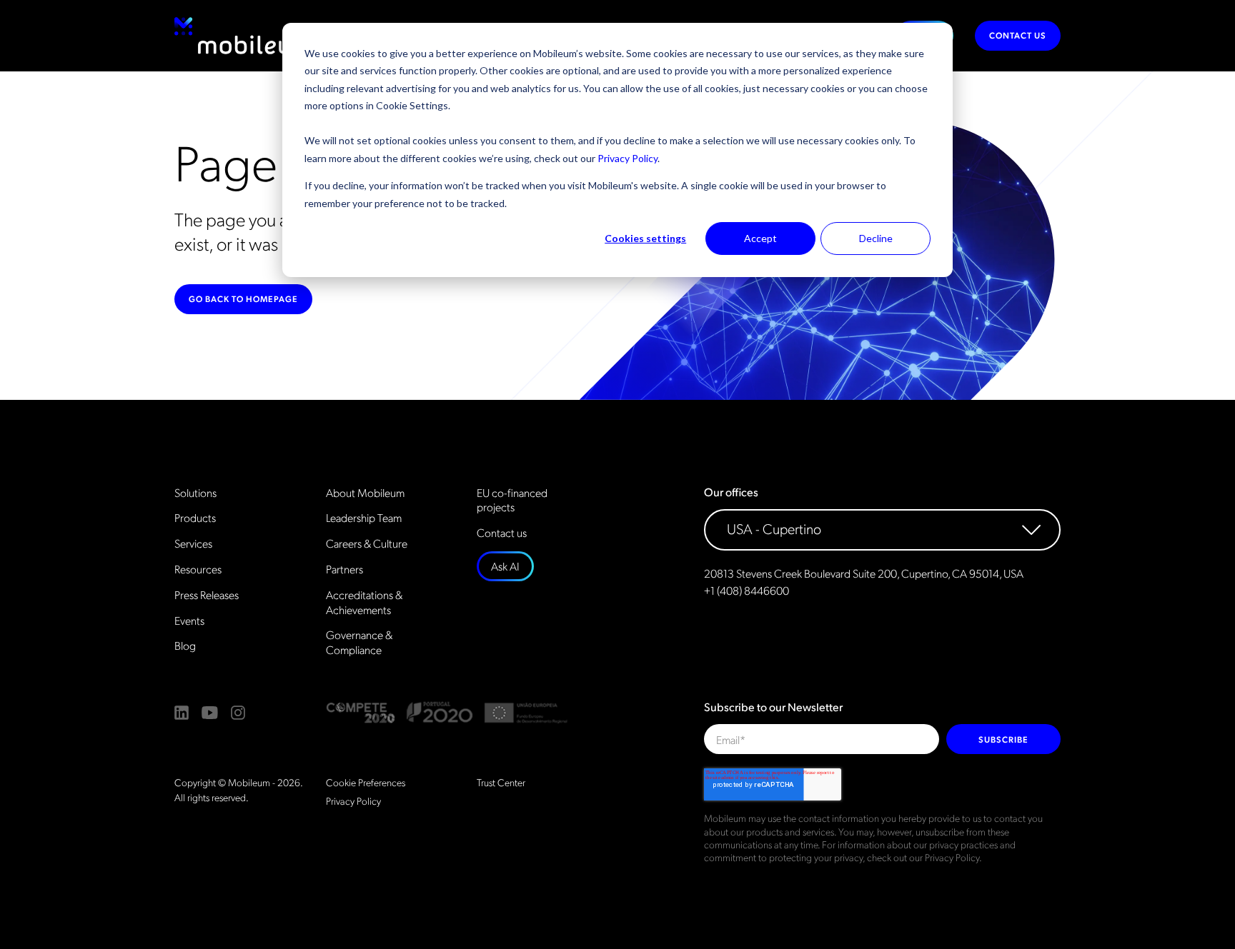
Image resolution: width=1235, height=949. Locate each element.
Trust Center (501, 781)
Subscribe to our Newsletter (773, 707)
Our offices (731, 492)
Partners (344, 569)
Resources (198, 569)
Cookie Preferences (365, 781)
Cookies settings (645, 238)
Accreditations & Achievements (364, 602)
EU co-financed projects (512, 500)
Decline (876, 238)
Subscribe (1003, 739)
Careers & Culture (366, 543)
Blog (185, 645)
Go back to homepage (243, 298)
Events (189, 620)
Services (193, 543)
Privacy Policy (627, 158)
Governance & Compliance (359, 642)
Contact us (1017, 35)
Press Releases (206, 595)
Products (195, 518)
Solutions (195, 493)
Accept (760, 238)
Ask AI (505, 565)
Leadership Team (364, 518)
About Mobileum (365, 493)
